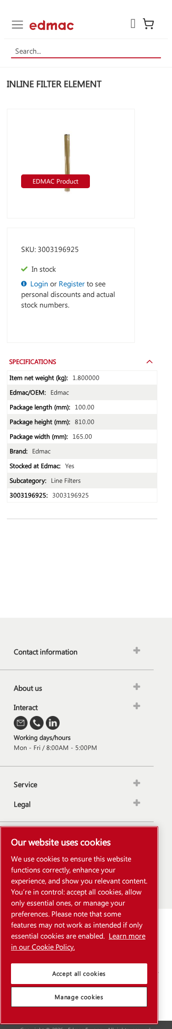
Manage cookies (79, 997)
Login (39, 283)
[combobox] (86, 51)
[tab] (82, 361)
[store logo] (51, 25)
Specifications (32, 361)
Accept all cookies (79, 973)
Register (72, 283)
